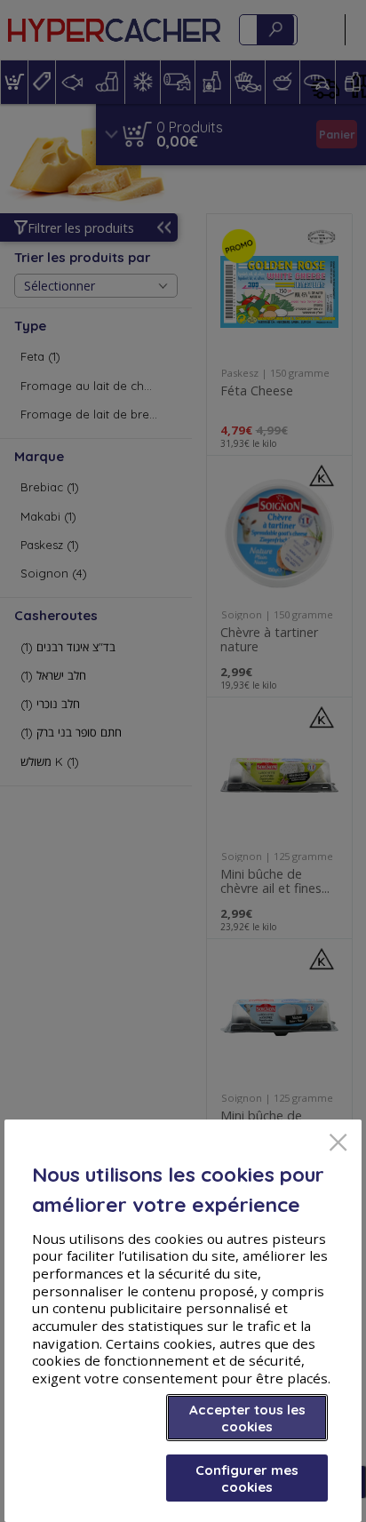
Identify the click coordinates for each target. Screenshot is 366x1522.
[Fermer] (338, 1144)
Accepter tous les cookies (247, 1418)
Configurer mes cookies (246, 1478)
